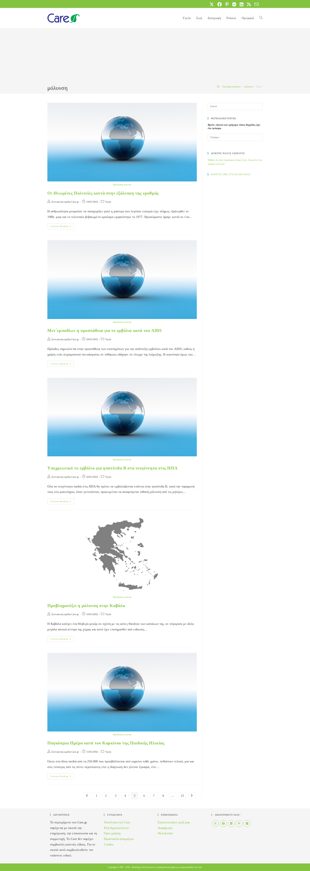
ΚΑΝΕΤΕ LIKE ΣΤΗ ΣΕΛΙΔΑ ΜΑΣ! (231, 174)
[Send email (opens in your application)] (256, 4)
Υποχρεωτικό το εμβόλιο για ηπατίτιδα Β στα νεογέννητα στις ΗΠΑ (112, 468)
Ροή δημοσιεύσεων (116, 828)
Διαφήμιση (165, 828)
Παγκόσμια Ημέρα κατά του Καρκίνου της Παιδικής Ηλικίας (105, 743)
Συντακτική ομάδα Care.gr (65, 201)
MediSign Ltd (138, 867)
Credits (108, 844)
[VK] (247, 823)
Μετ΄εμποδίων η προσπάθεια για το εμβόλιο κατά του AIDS (104, 330)
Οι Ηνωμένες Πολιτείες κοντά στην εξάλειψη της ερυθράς (103, 193)
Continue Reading (62, 227)
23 (182, 795)
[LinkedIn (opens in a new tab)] (241, 4)
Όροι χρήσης (112, 833)
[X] (215, 823)
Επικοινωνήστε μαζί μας (174, 822)
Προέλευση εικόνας (122, 184)
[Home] (218, 86)
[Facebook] (223, 823)
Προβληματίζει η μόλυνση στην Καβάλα (86, 605)
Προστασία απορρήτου (119, 839)
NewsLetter (165, 833)
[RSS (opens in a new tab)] (249, 4)
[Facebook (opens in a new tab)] (220, 4)
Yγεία (108, 201)
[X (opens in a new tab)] (212, 4)
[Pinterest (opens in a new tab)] (227, 4)
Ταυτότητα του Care (117, 822)
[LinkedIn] (231, 823)
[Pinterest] (239, 823)
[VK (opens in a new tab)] (234, 4)
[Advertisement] (155, 57)
